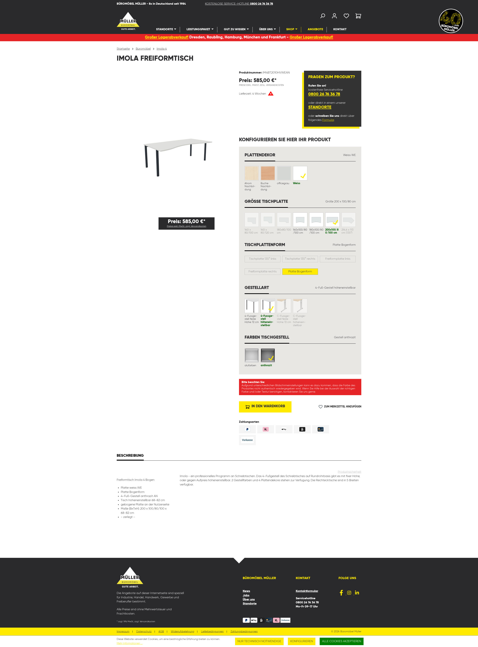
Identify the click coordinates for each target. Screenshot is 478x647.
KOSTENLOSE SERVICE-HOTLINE (239, 3)
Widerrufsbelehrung (182, 632)
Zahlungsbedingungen (244, 632)
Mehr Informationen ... (129, 643)
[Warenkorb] (357, 17)
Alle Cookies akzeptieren (341, 641)
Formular (328, 120)
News (246, 591)
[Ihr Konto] (334, 17)
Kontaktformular (307, 591)
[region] (178, 142)
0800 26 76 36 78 (324, 94)
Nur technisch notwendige (259, 641)
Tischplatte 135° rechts (300, 258)
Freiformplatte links (337, 258)
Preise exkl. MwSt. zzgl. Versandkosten (186, 226)
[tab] (130, 456)
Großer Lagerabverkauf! (166, 37)
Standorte (319, 107)
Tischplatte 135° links (262, 258)
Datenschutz (144, 632)
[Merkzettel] (346, 17)
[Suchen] (322, 17)
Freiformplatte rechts (263, 271)
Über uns (249, 599)
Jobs (246, 595)
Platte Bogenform (300, 271)
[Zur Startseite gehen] (123, 21)
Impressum (123, 632)
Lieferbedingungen (212, 632)
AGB (161, 632)
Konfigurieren (301, 641)
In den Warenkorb (268, 406)
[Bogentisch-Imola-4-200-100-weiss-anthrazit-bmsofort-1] (177, 142)
